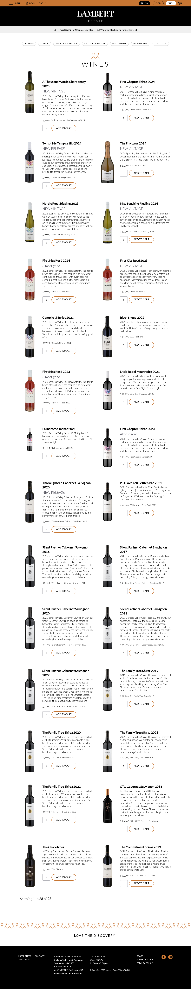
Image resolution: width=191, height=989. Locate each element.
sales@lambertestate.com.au (68, 973)
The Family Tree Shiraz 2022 (61, 786)
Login (158, 3)
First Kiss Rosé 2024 (56, 260)
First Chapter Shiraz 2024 (137, 81)
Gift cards (161, 43)
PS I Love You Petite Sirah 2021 (141, 483)
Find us (43, 3)
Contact (40, 956)
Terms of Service (146, 959)
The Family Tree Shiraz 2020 (61, 732)
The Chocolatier (53, 847)
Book (32, 3)
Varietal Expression (66, 43)
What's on (24, 959)
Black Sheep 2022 (132, 317)
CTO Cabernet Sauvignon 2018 (141, 786)
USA (146, 3)
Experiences (24, 956)
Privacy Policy (145, 963)
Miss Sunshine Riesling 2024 (139, 203)
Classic (45, 43)
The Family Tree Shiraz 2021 (139, 732)
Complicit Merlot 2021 (58, 317)
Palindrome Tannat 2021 (59, 429)
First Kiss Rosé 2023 (56, 371)
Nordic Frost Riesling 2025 (60, 203)
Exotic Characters (94, 43)
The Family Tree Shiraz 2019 (139, 671)
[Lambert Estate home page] (95, 17)
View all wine (140, 43)
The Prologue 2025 (133, 143)
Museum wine (119, 43)
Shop (171, 3)
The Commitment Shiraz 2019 (140, 847)
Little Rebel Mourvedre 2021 (140, 371)
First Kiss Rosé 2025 (134, 260)
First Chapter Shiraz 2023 (137, 429)
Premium (29, 43)
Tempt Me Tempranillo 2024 (61, 143)
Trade (140, 956)
